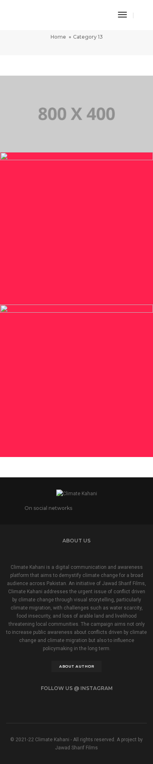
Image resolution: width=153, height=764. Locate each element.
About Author (76, 666)
